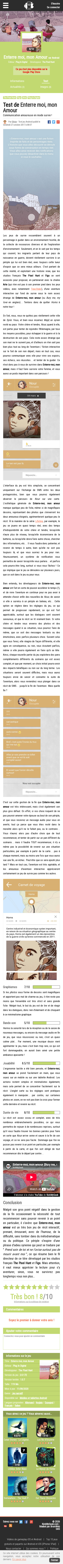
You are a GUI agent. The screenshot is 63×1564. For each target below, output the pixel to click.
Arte (24, 97)
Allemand (29, 1402)
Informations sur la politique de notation (31, 1301)
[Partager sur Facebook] (49, 121)
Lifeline (39, 521)
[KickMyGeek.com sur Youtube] (5, 1525)
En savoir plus (19, 1559)
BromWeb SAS (55, 1527)
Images (45, 86)
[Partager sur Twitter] (54, 121)
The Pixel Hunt (10, 97)
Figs (19, 97)
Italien (17, 1405)
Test (45, 81)
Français (9, 1405)
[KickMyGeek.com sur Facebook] (26, 1521)
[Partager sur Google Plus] (58, 121)
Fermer (54, 1560)
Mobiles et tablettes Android (33, 1398)
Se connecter (53, 7)
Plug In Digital (34, 97)
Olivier (14, 121)
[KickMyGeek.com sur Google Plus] (31, 1521)
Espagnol (49, 1402)
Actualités (17, 86)
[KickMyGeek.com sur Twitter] (21, 1521)
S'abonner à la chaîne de (36, 1194)
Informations (17, 81)
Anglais (39, 1402)
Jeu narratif (17, 1393)
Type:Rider (36, 288)
